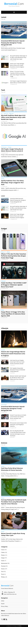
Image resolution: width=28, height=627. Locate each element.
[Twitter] (2, 619)
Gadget (3, 558)
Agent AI (6, 113)
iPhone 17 (3, 252)
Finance (3, 555)
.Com (14, 4)
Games (2, 560)
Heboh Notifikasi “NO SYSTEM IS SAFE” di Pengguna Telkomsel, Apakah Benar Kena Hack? (14, 285)
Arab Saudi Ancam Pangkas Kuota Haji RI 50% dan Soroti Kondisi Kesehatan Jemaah (17, 362)
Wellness (3, 577)
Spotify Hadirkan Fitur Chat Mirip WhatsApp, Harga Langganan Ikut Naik (12, 182)
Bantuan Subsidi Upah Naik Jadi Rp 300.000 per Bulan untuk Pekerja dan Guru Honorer (18, 377)
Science (2, 466)
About (2, 601)
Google (9, 147)
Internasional (4, 404)
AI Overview (4, 147)
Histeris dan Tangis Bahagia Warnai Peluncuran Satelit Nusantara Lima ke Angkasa (17, 65)
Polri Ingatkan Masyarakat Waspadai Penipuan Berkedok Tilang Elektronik (17, 369)
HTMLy (20, 625)
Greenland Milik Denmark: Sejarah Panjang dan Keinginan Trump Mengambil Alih (13, 43)
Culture (3, 552)
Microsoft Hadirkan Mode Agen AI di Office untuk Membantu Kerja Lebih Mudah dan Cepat (18, 57)
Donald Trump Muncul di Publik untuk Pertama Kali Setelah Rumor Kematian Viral (18, 416)
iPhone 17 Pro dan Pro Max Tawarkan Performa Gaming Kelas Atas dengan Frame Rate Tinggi (13, 256)
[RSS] (6, 619)
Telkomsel (3, 281)
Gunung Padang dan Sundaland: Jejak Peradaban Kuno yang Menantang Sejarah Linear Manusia (13, 502)
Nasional (3, 350)
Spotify (2, 178)
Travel (2, 574)
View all (3, 19)
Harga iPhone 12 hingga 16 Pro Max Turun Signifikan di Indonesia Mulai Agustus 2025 (13, 314)
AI (1, 113)
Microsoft (11, 113)
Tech (2, 571)
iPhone (8, 252)
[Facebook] (4, 619)
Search (2, 603)
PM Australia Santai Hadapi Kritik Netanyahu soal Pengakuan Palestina (18, 424)
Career (2, 549)
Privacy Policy (4, 606)
